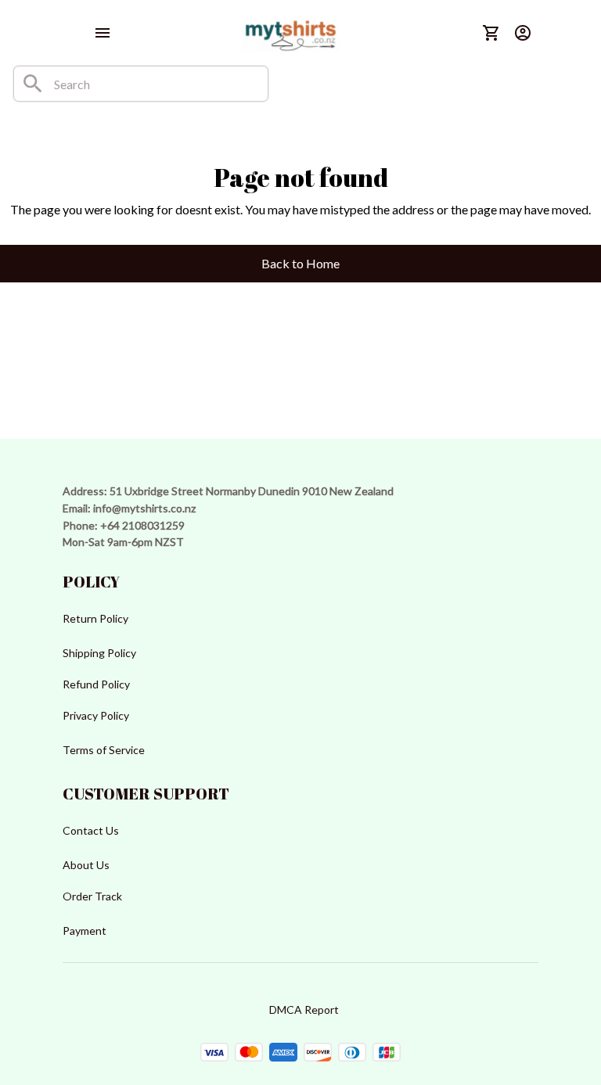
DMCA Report (304, 1009)
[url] (144, 508)
